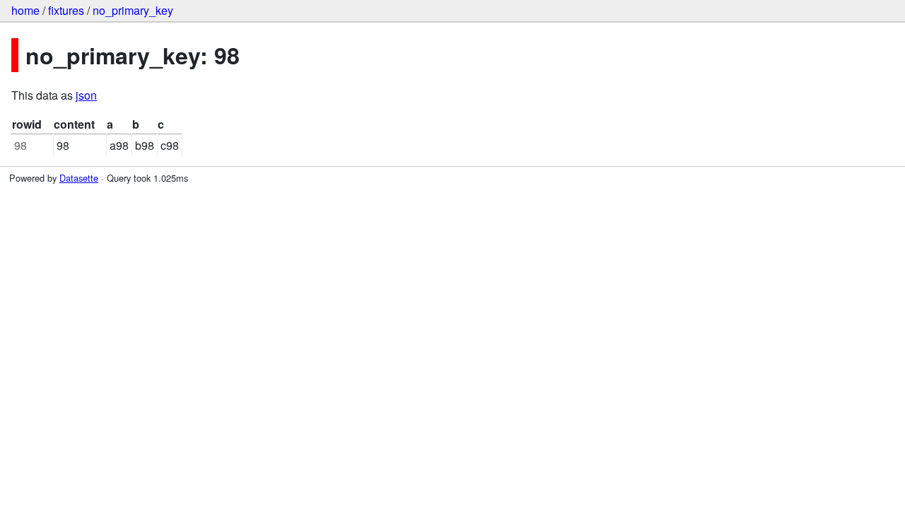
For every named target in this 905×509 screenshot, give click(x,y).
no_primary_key (133, 10)
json (86, 95)
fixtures (66, 10)
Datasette (78, 178)
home (25, 10)
